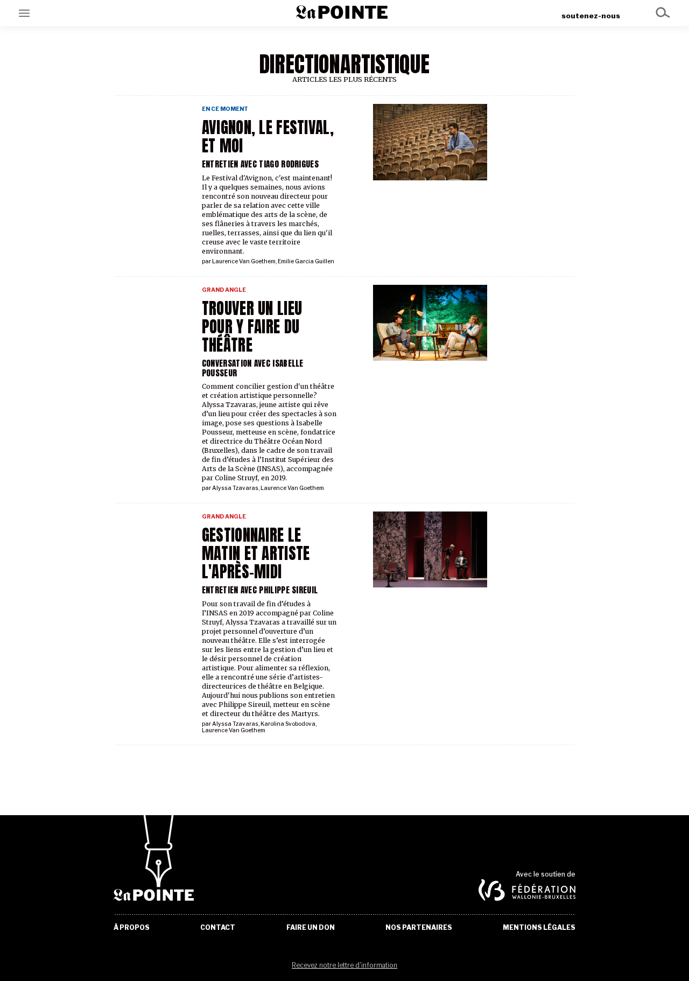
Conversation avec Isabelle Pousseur (253, 368)
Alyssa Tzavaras (235, 488)
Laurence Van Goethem (244, 261)
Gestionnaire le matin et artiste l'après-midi (256, 553)
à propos (132, 927)
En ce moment (225, 109)
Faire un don (310, 927)
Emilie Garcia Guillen (306, 261)
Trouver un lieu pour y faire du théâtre (252, 327)
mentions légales (539, 927)
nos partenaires (418, 927)
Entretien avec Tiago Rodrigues (260, 164)
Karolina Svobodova (288, 723)
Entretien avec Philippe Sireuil (260, 590)
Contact (217, 927)
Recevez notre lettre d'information (344, 965)
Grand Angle (224, 289)
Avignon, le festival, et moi (268, 137)
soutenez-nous (590, 15)
